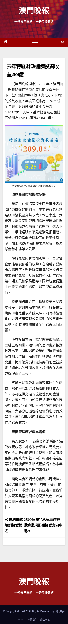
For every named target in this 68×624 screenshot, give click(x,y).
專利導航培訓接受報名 (14, 525)
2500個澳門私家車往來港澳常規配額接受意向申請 (43, 525)
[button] (62, 42)
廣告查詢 (45, 619)
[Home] (5, 42)
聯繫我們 (32, 619)
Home (21, 619)
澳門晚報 (34, 10)
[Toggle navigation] (35, 42)
